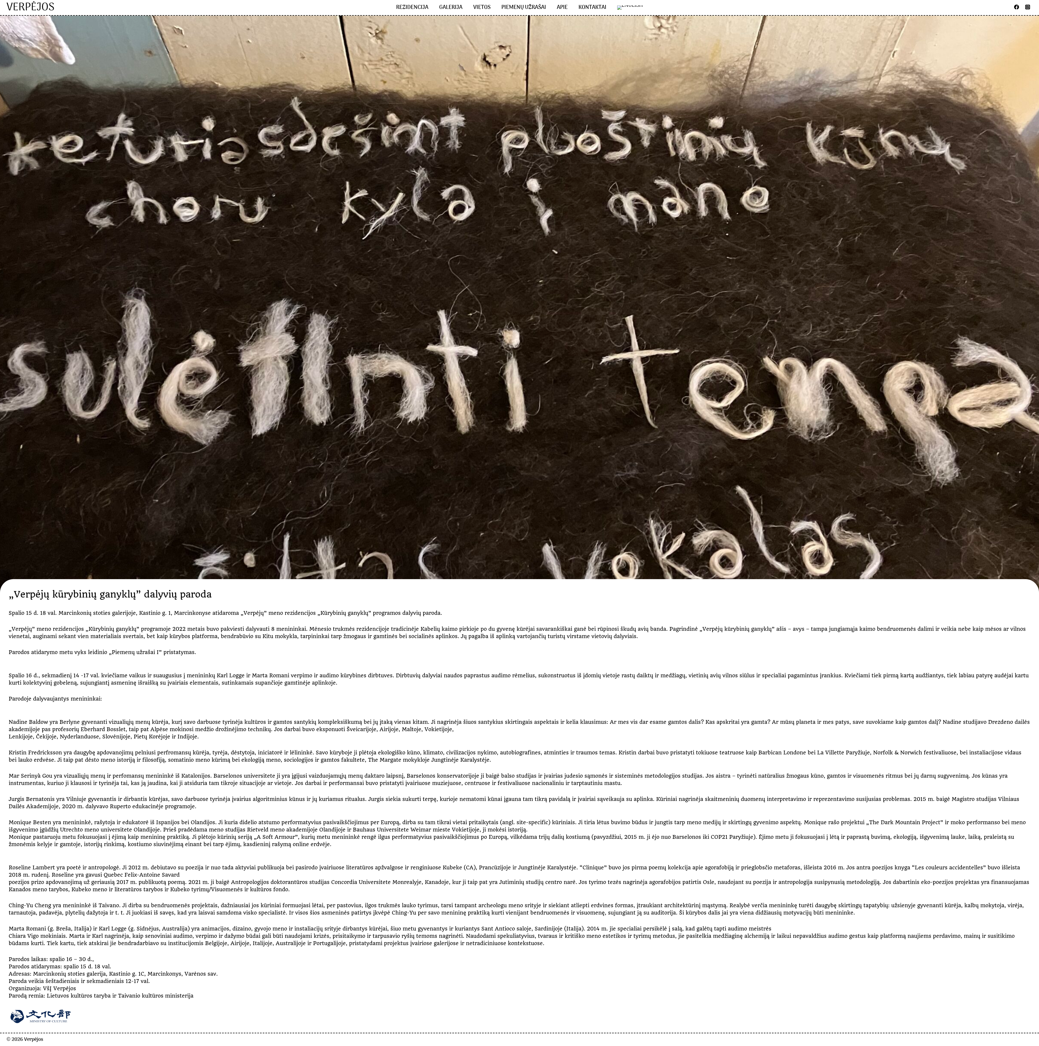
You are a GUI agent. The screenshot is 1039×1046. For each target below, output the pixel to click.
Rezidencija (412, 7)
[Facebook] (1016, 7)
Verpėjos (33, 1040)
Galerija (450, 7)
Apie (562, 7)
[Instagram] (1028, 7)
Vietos (482, 7)
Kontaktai (592, 7)
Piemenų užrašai (523, 7)
